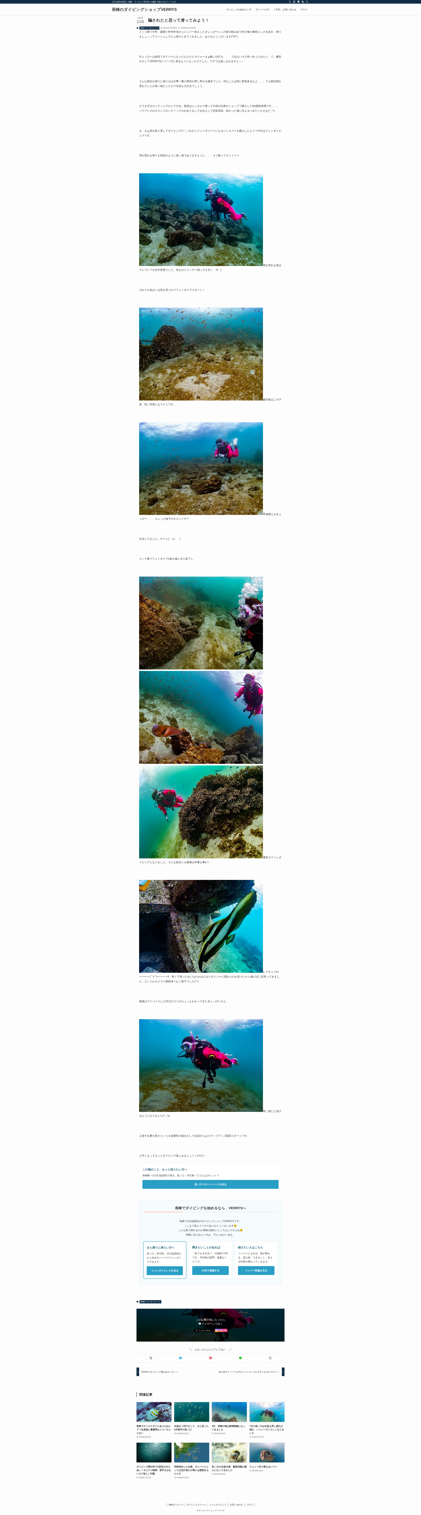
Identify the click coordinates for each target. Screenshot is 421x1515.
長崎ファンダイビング (149, 28)
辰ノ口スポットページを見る (211, 1184)
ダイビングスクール (196, 1504)
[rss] (303, 2)
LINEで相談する (211, 1270)
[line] (298, 2)
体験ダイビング (176, 1504)
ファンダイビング (218, 1504)
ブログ (249, 1504)
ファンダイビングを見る (164, 1270)
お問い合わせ (236, 1504)
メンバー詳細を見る (256, 1270)
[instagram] (294, 2)
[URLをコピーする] (270, 1358)
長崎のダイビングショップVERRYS (144, 10)
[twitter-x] (290, 2)
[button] (150, 1358)
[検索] (307, 2)
